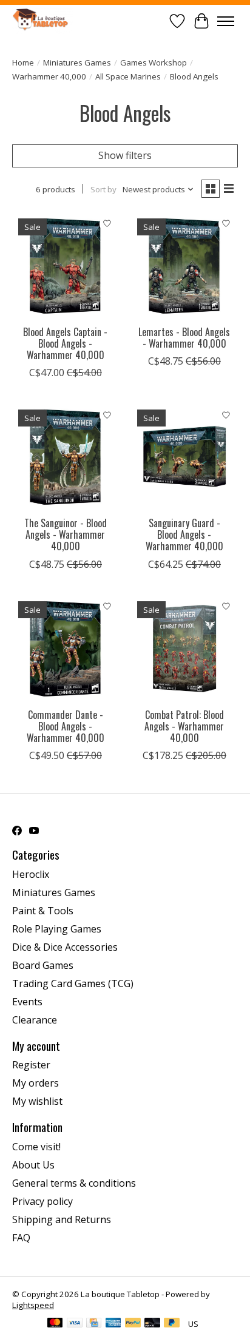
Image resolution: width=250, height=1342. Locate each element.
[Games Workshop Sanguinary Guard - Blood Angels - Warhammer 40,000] (184, 456)
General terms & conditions (74, 1183)
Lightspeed (33, 1305)
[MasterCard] (55, 1324)
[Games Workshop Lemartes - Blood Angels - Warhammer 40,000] (184, 265)
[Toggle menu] (226, 21)
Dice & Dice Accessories (65, 947)
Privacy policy (42, 1201)
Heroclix (30, 874)
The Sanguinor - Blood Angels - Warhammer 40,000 (65, 534)
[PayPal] (133, 1324)
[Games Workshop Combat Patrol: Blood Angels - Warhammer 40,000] (184, 648)
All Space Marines (128, 76)
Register (31, 1064)
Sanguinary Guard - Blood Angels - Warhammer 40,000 (184, 534)
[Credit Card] (93, 1324)
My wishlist (37, 1101)
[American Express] (113, 1324)
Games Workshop (153, 62)
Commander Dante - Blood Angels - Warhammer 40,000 (65, 726)
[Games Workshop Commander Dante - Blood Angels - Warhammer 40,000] (65, 648)
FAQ (21, 1237)
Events (27, 1001)
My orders (35, 1083)
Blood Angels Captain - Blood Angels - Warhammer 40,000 (65, 343)
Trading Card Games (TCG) (72, 983)
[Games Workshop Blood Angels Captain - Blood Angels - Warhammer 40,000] (65, 265)
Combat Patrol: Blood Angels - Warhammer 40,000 (184, 726)
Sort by (103, 189)
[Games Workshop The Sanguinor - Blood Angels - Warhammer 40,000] (65, 456)
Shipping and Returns (61, 1219)
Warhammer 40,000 (49, 76)
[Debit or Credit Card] (152, 1324)
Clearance (34, 1020)
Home (23, 62)
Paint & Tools (42, 910)
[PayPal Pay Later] (172, 1324)
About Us (33, 1165)
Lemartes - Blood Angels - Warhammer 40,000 (184, 338)
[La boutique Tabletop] (42, 20)
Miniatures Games (77, 62)
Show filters (125, 155)
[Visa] (75, 1324)
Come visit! (36, 1146)
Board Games (42, 965)
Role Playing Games (56, 929)
